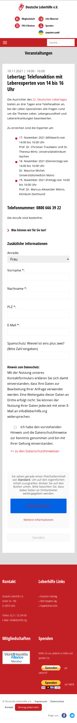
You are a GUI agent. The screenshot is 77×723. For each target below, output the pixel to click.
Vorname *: (15, 270)
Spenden (49, 25)
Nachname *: (17, 288)
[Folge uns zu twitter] (71, 715)
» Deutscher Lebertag (47, 596)
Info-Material (51, 18)
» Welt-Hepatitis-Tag (47, 601)
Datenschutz (57, 701)
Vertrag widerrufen (28, 707)
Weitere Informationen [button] (38, 520)
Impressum (41, 701)
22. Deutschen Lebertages (50, 99)
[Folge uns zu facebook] (63, 715)
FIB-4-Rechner (28, 25)
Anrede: (13, 253)
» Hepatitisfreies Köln (47, 606)
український (52, 32)
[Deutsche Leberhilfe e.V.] (38, 7)
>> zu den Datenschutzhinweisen (34, 451)
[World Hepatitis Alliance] (16, 664)
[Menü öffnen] (5, 42)
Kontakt (9, 707)
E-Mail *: (13, 325)
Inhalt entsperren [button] (38, 506)
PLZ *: (11, 307)
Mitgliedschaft (28, 18)
